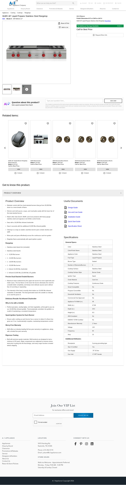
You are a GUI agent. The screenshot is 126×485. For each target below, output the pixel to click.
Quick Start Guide (74, 221)
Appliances (10, 8)
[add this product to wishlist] (25, 123)
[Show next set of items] (121, 147)
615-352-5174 (48, 450)
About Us (103, 8)
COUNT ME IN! (83, 415)
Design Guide (73, 207)
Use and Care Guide (75, 212)
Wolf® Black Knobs (36, 160)
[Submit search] (73, 3)
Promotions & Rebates (56, 8)
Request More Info (101, 35)
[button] (81, 3)
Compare (19, 173)
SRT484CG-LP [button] (17, 19)
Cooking (13, 13)
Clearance (40, 8)
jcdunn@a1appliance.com (52, 453)
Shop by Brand (25, 8)
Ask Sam (113, 101)
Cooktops (20, 13)
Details (119, 26)
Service (71, 8)
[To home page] (17, 3)
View (18, 169)
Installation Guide (74, 217)
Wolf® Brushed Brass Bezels (60, 160)
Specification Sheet (75, 226)
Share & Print (65, 23)
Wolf (3, 19)
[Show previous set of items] (4, 147)
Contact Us (115, 8)
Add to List (65, 27)
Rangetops (28, 13)
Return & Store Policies (10, 464)
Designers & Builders (86, 8)
